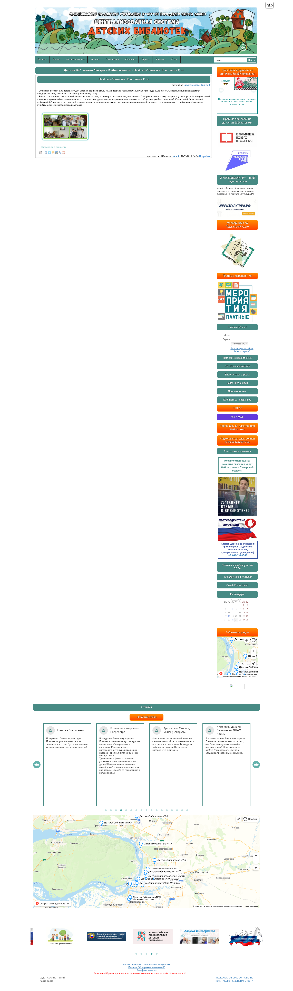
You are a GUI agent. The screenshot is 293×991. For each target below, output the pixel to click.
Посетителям (112, 59)
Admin (176, 156)
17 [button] (187, 810)
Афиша (56, 59)
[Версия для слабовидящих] (269, 5)
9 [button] (146, 810)
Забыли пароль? (241, 351)
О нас (174, 59)
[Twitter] (49, 151)
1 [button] (106, 810)
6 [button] (131, 810)
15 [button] (177, 810)
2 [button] (111, 810)
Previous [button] (221, 90)
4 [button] (121, 810)
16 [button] (182, 810)
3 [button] (116, 810)
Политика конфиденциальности (234, 981)
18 (229, 616)
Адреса (145, 59)
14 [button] (172, 810)
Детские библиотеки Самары (84, 70)
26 (233, 620)
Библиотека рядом (237, 632)
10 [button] (151, 810)
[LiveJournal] (60, 151)
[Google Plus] (64, 151)
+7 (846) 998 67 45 (237, 555)
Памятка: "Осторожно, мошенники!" (146, 967)
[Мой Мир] (56, 151)
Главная (42, 59)
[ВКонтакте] (46, 151)
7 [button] (136, 810)
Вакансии (160, 59)
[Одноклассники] (53, 151)
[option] (237, 90)
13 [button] (167, 810)
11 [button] (156, 810)
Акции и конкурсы (75, 59)
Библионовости (119, 70)
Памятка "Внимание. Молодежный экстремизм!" (146, 964)
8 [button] (141, 810)
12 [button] (161, 810)
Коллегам (130, 59)
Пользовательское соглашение (234, 978)
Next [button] (253, 90)
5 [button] (126, 810)
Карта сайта (46, 980)
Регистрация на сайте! (241, 348)
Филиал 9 (205, 85)
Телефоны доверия (147, 970)
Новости (95, 59)
